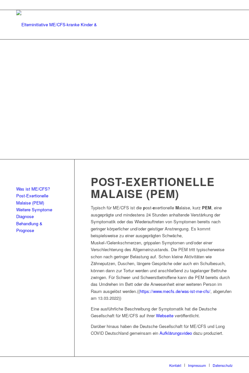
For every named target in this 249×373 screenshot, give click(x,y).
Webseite (164, 315)
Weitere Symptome (34, 209)
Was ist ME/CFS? (33, 189)
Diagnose (25, 216)
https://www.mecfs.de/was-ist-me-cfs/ (175, 291)
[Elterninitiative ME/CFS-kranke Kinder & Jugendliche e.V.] (60, 24)
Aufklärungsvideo (176, 333)
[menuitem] (175, 365)
